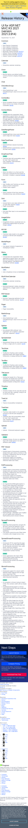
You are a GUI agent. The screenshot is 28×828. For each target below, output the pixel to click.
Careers (3, 781)
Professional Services (7, 708)
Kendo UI (2, 687)
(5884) (24, 356)
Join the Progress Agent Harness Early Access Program (14, 7)
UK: (9, 727)
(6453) (9, 225)
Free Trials (4, 693)
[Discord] (4, 746)
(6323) (17, 333)
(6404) (23, 194)
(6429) (5, 146)
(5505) (18, 204)
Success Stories (5, 718)
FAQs (2, 714)
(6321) (12, 163)
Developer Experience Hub (8, 698)
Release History (5, 703)
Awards (3, 777)
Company (4, 774)
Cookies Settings (14, 825)
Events (3, 713)
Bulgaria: (10, 730)
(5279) (23, 344)
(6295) (14, 149)
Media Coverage (5, 780)
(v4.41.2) (21, 51)
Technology (4, 776)
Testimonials (4, 720)
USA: (9, 725)
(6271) (5, 93)
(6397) (18, 135)
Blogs (2, 705)
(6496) (17, 120)
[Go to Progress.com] (4, 766)
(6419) (11, 105)
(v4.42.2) (19, 53)
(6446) (5, 237)
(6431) (22, 300)
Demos (3, 700)
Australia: (10, 731)
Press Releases (5, 778)
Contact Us (4, 724)
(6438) (23, 175)
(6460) (14, 442)
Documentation (5, 701)
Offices (3, 783)
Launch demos (14, 653)
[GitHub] (4, 744)
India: (9, 728)
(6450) (23, 381)
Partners (3, 710)
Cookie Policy (4, 815)
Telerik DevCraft (4, 684)
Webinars (3, 707)
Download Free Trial (14, 674)
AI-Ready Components (13, 690)
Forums (3, 704)
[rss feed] (2, 14)
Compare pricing (14, 664)
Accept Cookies (14, 821)
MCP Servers (3, 690)
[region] (14, 817)
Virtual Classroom (6, 711)
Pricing (3, 694)
